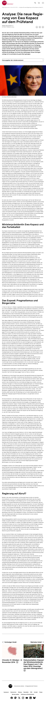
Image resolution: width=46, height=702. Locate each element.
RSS (31, 692)
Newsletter (26, 692)
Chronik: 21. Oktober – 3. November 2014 (12, 661)
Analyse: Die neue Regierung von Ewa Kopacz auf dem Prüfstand (32, 7)
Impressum (6, 692)
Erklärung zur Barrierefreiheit (27, 694)
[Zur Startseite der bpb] (7, 5)
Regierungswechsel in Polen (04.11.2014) (10, 7)
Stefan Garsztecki (7, 26)
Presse (40, 692)
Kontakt (36, 692)
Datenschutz (13, 692)
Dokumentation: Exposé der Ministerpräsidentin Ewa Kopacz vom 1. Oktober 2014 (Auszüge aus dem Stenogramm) (34, 664)
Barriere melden (15, 694)
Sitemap (20, 692)
